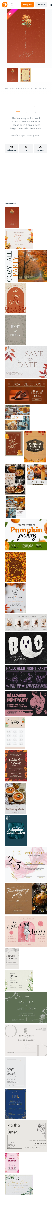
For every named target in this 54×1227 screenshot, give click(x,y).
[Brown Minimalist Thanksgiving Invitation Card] (26, 898)
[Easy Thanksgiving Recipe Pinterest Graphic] (15, 798)
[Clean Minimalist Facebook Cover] (26, 622)
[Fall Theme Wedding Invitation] (12, 217)
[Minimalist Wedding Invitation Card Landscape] (19, 1185)
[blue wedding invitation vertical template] (15, 1104)
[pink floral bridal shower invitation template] (12, 1163)
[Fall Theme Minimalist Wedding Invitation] (19, 239)
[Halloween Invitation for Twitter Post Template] (26, 703)
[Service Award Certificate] (26, 864)
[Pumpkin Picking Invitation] (35, 446)
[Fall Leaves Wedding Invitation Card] (15, 330)
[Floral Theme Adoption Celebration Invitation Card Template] (16, 830)
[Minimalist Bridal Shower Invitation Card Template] (26, 931)
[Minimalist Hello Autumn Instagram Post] (37, 474)
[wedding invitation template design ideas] (26, 1007)
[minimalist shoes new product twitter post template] (26, 391)
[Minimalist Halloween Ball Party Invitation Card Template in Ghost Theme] (26, 648)
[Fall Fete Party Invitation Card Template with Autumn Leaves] (15, 567)
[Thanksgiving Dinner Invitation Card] (16, 765)
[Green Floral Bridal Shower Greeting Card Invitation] (19, 980)
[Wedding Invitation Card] (15, 1072)
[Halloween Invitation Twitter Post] (26, 677)
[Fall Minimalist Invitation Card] (26, 362)
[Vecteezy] (4, 4)
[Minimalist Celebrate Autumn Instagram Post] (17, 417)
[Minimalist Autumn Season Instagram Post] (15, 507)
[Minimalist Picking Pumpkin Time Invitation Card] (15, 598)
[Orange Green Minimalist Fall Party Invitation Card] (26, 266)
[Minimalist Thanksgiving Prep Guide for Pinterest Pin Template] (15, 479)
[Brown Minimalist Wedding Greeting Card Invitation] (26, 1040)
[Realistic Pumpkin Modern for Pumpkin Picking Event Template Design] (26, 534)
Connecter (41, 4)
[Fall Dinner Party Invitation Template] (14, 443)
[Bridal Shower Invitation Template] (12, 958)
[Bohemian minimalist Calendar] (15, 733)
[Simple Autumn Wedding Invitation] (15, 298)
